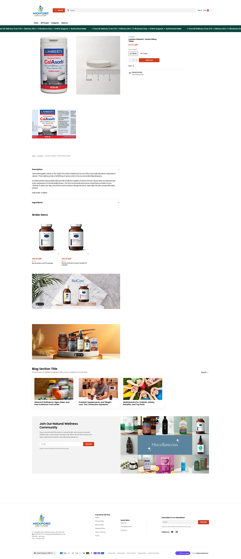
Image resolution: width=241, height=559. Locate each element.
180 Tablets (144, 54)
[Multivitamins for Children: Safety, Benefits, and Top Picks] (142, 392)
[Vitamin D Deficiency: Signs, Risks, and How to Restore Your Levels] (54, 392)
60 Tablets (134, 54)
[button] (200, 10)
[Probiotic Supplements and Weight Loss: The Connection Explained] (98, 392)
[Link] (76, 291)
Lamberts (40, 156)
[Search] (67, 10)
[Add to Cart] (58, 253)
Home (33, 156)
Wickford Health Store (202, 553)
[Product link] (46, 241)
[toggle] (118, 169)
